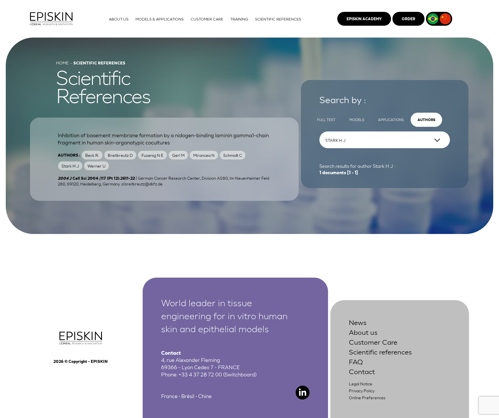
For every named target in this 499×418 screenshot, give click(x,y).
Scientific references (380, 351)
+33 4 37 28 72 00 (200, 374)
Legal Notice (360, 383)
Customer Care (373, 341)
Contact (362, 371)
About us (363, 331)
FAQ (356, 361)
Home (62, 62)
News (357, 321)
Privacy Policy (362, 390)
